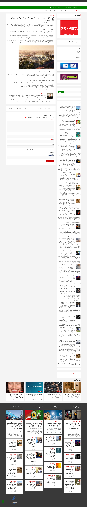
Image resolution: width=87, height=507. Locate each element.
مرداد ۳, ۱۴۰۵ (13, 491)
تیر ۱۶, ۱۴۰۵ (40, 399)
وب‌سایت (52, 144)
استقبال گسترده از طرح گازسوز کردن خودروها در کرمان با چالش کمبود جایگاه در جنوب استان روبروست (67, 160)
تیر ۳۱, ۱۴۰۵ (59, 426)
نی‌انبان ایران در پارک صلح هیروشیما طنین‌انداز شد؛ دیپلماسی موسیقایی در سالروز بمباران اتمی (68, 225)
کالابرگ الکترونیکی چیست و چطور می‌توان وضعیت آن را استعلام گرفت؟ (34, 396)
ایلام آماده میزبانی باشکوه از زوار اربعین (45, 108)
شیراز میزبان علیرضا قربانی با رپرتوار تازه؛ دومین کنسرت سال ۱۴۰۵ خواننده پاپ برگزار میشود (67, 277)
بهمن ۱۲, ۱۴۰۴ (52, 485)
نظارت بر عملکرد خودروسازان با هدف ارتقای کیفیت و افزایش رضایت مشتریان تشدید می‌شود (66, 146)
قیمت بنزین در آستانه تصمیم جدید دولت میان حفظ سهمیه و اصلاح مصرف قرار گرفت (12, 444)
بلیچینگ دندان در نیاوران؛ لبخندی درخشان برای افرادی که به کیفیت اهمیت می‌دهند (15, 396)
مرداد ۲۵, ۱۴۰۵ (33, 462)
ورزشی (69, 7)
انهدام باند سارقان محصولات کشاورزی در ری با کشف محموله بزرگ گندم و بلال (34, 425)
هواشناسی (65, 7)
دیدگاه (52, 119)
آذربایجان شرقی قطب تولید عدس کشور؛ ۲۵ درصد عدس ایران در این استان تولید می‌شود (11, 472)
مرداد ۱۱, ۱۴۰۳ (51, 22)
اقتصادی (59, 7)
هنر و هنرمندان (53, 7)
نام (53, 133)
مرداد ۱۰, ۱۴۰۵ (58, 397)
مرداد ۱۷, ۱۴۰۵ (33, 488)
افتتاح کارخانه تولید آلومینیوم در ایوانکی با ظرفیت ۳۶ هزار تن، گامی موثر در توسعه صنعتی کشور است (67, 107)
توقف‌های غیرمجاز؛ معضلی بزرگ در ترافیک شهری (18, 108)
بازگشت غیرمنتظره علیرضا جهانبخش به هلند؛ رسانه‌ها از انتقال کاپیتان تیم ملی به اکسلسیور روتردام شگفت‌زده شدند (66, 211)
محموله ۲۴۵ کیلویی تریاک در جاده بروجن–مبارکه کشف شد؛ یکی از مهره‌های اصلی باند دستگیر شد (67, 341)
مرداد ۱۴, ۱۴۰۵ (71, 449)
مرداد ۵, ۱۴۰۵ (13, 476)
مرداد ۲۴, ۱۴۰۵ (77, 397)
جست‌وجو (78, 89)
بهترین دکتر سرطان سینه (75, 373)
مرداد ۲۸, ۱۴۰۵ (33, 447)
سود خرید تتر (78, 374)
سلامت (47, 7)
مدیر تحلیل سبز (45, 22)
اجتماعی (78, 48)
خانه (79, 7)
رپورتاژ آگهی (78, 52)
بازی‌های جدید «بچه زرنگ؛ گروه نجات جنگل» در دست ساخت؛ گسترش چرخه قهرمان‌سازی (69, 470)
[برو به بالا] (3, 501)
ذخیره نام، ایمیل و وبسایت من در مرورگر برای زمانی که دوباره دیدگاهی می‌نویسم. (37, 149)
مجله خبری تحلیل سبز (41, 89)
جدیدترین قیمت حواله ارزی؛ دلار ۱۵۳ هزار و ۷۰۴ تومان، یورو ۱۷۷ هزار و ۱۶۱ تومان (11, 458)
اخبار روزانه (75, 7)
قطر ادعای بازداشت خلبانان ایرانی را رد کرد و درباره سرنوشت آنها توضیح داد (31, 471)
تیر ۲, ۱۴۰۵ (21, 399)
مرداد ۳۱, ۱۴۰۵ (39, 428)
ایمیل (52, 139)
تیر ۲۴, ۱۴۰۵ (52, 443)
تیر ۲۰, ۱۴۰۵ (52, 458)
